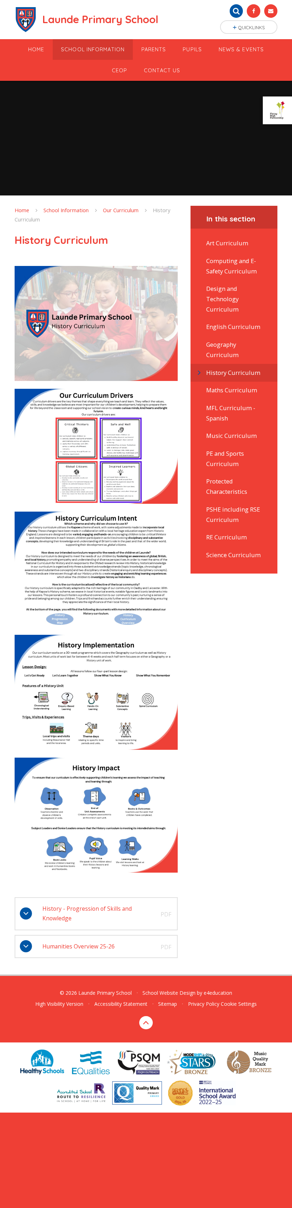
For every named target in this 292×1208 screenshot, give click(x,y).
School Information (66, 210)
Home (22, 210)
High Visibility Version (59, 1003)
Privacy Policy (203, 1003)
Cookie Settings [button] (239, 1003)
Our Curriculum (121, 210)
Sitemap (167, 1003)
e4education (218, 992)
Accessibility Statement (120, 1003)
